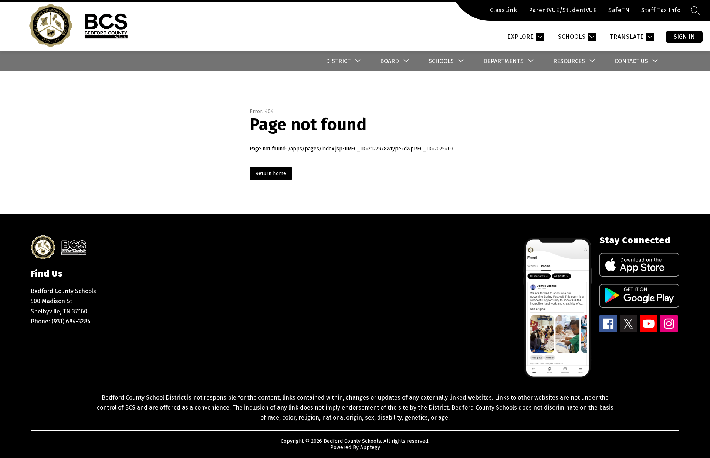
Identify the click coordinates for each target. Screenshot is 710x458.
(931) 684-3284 (71, 321)
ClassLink (503, 10)
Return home (270, 173)
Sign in (684, 36)
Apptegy (370, 447)
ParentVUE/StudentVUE (562, 10)
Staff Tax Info (660, 10)
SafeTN (618, 10)
